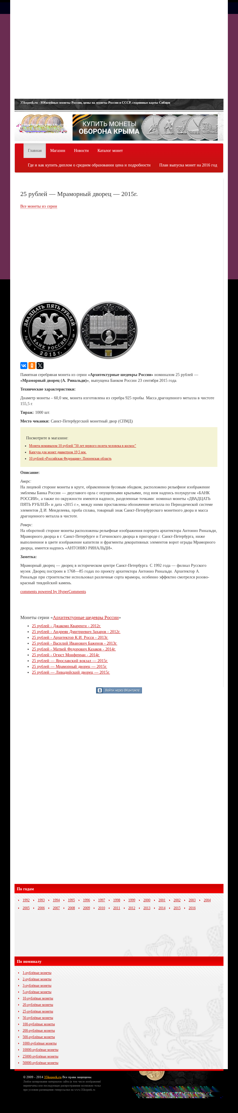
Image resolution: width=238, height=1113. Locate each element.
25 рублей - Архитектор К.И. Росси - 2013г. (70, 637)
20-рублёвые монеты (38, 1005)
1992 (26, 900)
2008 (71, 908)
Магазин (57, 150)
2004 (207, 900)
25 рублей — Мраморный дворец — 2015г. (69, 666)
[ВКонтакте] (23, 365)
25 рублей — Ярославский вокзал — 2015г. (70, 661)
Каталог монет (110, 150)
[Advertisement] (119, 49)
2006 (41, 908)
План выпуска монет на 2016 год (188, 165)
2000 (146, 900)
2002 (177, 900)
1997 (101, 900)
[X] (40, 365)
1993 (41, 900)
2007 (56, 908)
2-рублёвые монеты (37, 979)
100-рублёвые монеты (39, 1024)
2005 (26, 908)
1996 (86, 900)
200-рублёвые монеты (39, 1031)
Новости (81, 150)
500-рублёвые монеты (39, 1037)
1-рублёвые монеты (37, 973)
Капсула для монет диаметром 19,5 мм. (57, 452)
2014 (161, 908)
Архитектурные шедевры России (86, 617)
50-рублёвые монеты (38, 1018)
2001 (161, 900)
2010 (101, 908)
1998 (116, 900)
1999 (131, 900)
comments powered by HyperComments (53, 591)
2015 (177, 908)
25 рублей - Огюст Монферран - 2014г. (66, 655)
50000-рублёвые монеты (40, 1063)
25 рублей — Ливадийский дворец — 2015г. (71, 672)
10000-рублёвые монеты (40, 1050)
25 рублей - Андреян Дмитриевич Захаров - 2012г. (76, 632)
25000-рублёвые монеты (40, 1056)
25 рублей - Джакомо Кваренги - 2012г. (66, 626)
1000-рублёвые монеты (40, 1043)
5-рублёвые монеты (37, 992)
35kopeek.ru (53, 1077)
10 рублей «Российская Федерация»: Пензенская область (70, 458)
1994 (56, 900)
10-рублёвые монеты (38, 998)
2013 (146, 908)
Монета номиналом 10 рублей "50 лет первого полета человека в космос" (82, 446)
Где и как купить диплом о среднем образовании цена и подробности (89, 165)
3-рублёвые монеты (37, 985)
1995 (71, 900)
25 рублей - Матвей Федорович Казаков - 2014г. (74, 649)
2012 (131, 908)
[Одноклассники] (31, 365)
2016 (192, 908)
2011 (116, 908)
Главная (35, 150)
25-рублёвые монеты (38, 1011)
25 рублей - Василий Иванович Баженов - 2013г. (74, 643)
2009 (86, 908)
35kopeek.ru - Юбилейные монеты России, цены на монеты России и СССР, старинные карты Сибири (95, 102)
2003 (192, 900)
